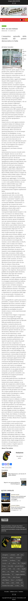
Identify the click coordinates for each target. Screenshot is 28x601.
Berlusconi (4, 557)
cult (9, 563)
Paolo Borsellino (6, 574)
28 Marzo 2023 (15, 500)
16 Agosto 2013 (12, 30)
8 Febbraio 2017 (15, 510)
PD (12, 574)
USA (22, 585)
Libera (3, 571)
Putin (9, 577)
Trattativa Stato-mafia (7, 585)
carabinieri (18, 557)
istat (14, 568)
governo (4, 568)
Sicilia (17, 582)
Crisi (18, 560)
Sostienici (20, 591)
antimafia (12, 555)
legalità (24, 568)
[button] (1, 19)
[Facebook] (13, 3)
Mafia (12, 571)
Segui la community (26, 20)
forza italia (10, 566)
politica (4, 577)
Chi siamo (6, 591)
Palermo (23, 571)
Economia (4, 26)
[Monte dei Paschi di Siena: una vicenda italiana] (5, 507)
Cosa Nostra (12, 560)
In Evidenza (17, 505)
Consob (6, 467)
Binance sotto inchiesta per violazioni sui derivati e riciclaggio (18, 498)
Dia (18, 563)
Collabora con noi (14, 591)
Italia (18, 568)
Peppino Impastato (20, 574)
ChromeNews (20, 597)
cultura (14, 563)
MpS (10, 467)
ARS (18, 555)
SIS (22, 582)
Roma (7, 582)
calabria (11, 557)
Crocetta (4, 563)
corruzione (4, 560)
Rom (3, 582)
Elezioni (23, 563)
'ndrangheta (5, 555)
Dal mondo (13, 494)
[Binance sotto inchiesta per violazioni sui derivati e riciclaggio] (5, 497)
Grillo (9, 568)
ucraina (17, 585)
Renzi (12, 580)
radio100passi (5, 580)
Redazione (5, 30)
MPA (17, 571)
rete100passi (19, 580)
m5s (8, 571)
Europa (4, 566)
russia (12, 582)
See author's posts (19, 457)
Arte (22, 555)
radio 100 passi (16, 577)
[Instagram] (15, 3)
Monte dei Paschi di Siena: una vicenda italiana (18, 507)
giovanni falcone (19, 566)
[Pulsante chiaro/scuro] (21, 20)
